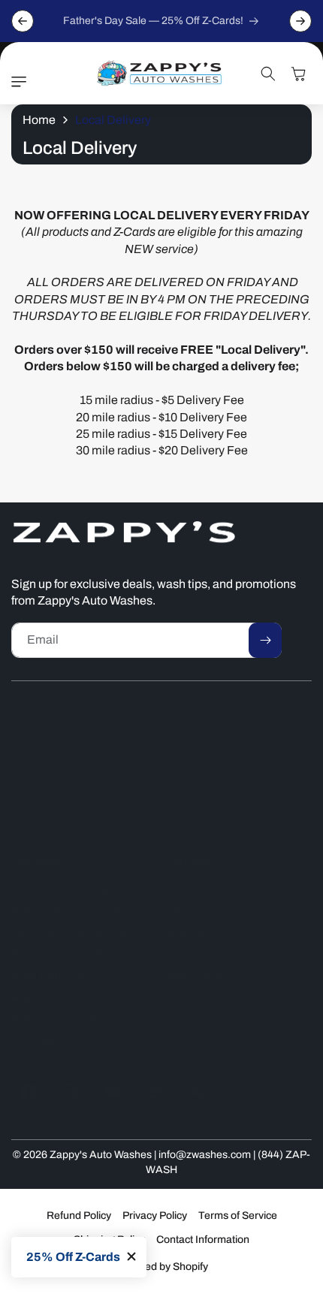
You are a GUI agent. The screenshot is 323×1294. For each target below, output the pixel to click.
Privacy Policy (154, 1215)
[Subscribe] (265, 640)
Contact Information (202, 1239)
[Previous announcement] (22, 21)
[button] (22, 82)
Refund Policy (79, 1215)
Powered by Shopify (161, 1266)
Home (39, 119)
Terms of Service (237, 1215)
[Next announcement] (300, 21)
